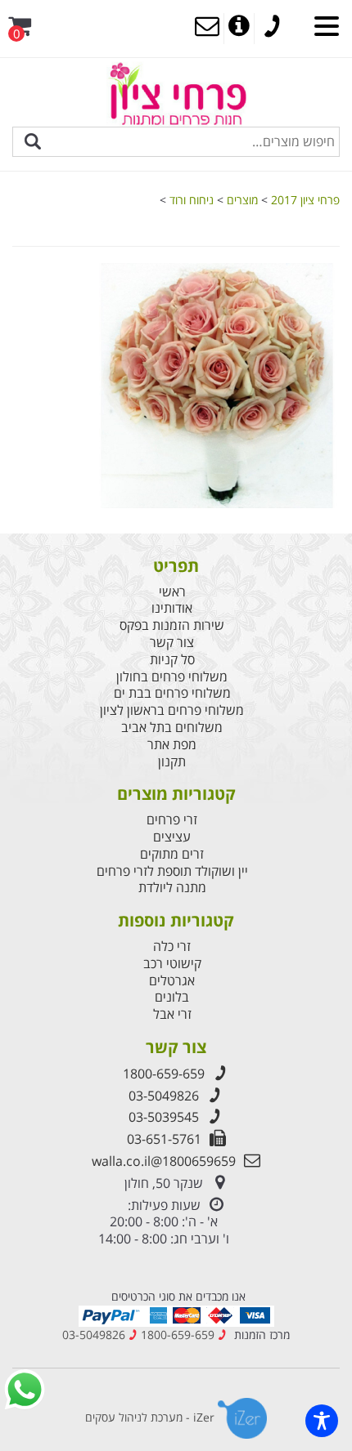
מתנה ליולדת (172, 887)
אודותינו (171, 608)
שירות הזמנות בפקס (172, 625)
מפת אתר (171, 744)
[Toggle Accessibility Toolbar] (322, 1421)
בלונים (172, 997)
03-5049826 (164, 1096)
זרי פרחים (172, 819)
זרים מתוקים (172, 854)
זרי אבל (172, 1014)
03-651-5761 (164, 1139)
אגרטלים (172, 980)
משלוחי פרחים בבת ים (172, 693)
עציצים (172, 837)
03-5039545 (164, 1117)
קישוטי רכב (172, 963)
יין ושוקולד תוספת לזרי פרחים (172, 871)
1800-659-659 (164, 1074)
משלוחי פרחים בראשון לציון (172, 710)
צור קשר (172, 642)
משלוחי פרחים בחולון (172, 676)
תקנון (172, 761)
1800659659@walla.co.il (164, 1161)
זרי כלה (172, 946)
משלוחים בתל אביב (172, 727)
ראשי (172, 591)
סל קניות (172, 659)
